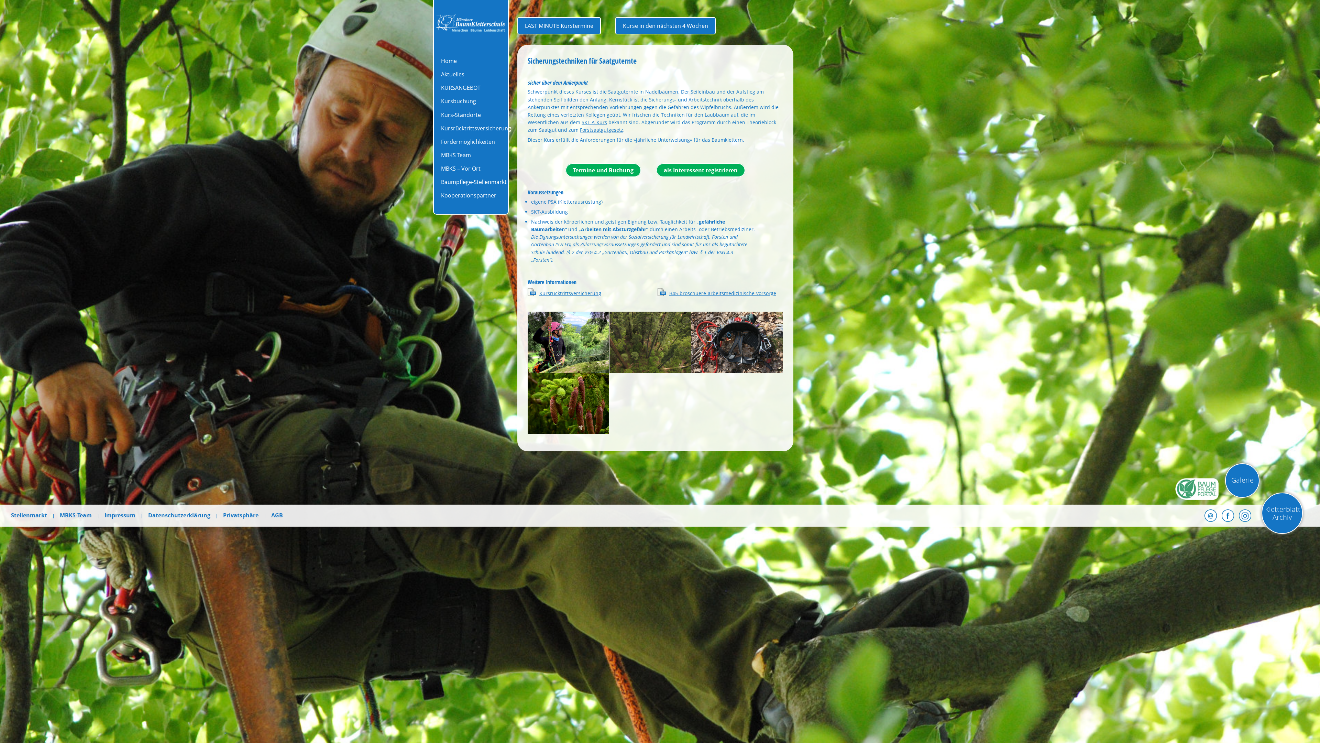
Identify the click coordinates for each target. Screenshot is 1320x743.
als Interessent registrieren (701, 170)
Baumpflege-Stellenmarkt (474, 182)
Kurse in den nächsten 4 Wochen (665, 26)
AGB (277, 515)
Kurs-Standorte (461, 115)
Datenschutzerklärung (179, 515)
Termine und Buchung (603, 170)
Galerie (1242, 480)
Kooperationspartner (468, 195)
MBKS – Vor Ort (461, 168)
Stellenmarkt (29, 515)
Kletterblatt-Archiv (1283, 513)
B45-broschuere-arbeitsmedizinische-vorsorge (722, 293)
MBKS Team (456, 155)
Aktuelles (452, 74)
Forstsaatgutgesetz (601, 130)
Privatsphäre (240, 515)
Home (449, 61)
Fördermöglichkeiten (468, 142)
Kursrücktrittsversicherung (476, 128)
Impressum (119, 515)
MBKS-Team (76, 515)
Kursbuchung (458, 101)
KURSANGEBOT (461, 87)
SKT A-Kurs (594, 122)
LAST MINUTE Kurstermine (559, 26)
